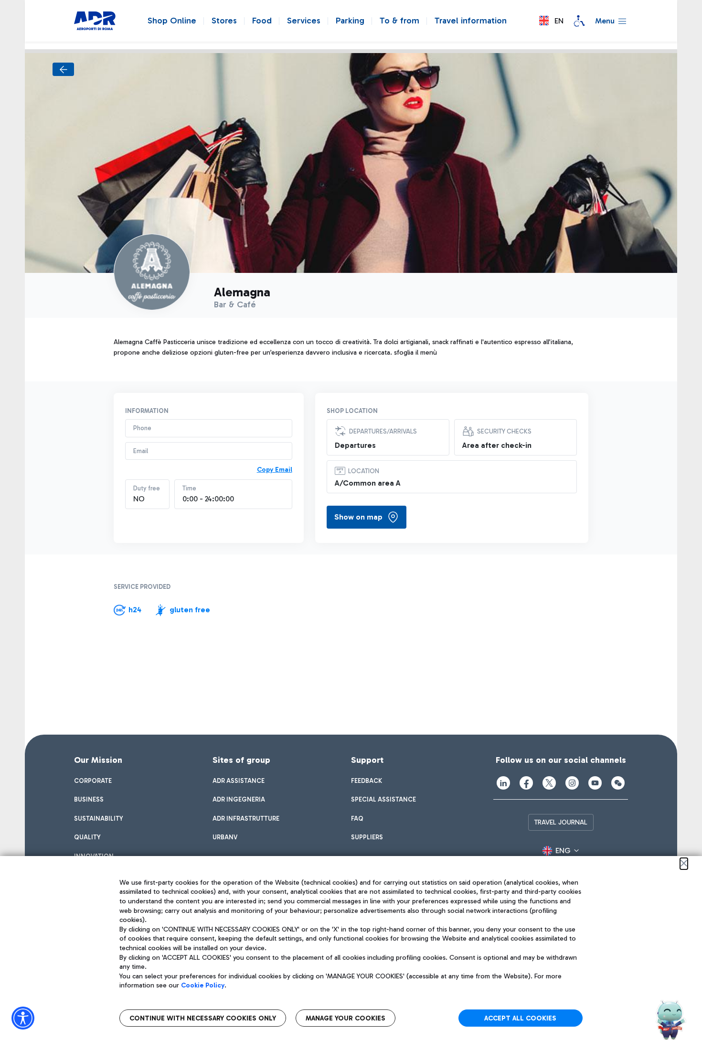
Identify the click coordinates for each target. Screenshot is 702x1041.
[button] (551, 21)
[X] (549, 783)
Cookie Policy (202, 985)
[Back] (63, 69)
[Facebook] (526, 783)
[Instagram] (572, 783)
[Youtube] (595, 783)
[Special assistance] (579, 21)
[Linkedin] (503, 783)
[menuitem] (93, 781)
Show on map (358, 516)
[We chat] (618, 783)
